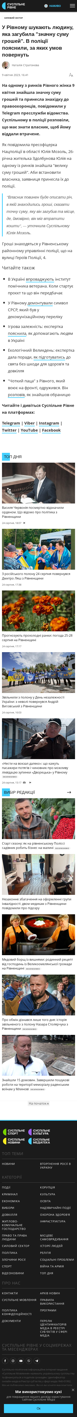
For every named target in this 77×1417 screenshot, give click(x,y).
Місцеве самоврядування (54, 1237)
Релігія (45, 1253)
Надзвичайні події (55, 1208)
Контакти (10, 1293)
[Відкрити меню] (73, 5)
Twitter (9, 430)
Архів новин (50, 1293)
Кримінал (10, 1194)
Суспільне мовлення (19, 1300)
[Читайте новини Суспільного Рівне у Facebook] (5, 1361)
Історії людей (51, 1246)
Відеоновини (13, 1273)
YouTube (29, 430)
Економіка (11, 1201)
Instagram (49, 423)
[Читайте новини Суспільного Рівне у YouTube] (21, 1361)
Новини (8, 1164)
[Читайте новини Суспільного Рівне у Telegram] (37, 1361)
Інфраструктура (53, 1221)
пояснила (17, 333)
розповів (16, 394)
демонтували (40, 303)
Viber (29, 423)
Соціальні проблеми (57, 1259)
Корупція (47, 1187)
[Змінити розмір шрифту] (71, 75)
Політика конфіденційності (17, 1312)
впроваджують (40, 279)
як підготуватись (49, 357)
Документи (11, 1321)
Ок (38, 1408)
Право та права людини (14, 1237)
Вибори (8, 1208)
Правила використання (52, 1301)
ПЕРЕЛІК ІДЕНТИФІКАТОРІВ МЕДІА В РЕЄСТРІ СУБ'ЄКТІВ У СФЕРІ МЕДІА (53, 1328)
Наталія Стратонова (25, 65)
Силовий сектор (13, 17)
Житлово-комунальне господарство (14, 1224)
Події (6, 1187)
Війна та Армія (52, 1266)
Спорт (7, 1266)
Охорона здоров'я (55, 1215)
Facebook (51, 430)
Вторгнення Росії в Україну (55, 1165)
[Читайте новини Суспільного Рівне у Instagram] (13, 1361)
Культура (47, 1194)
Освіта (45, 1201)
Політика (9, 1253)
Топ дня (46, 1273)
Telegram (11, 423)
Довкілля (9, 1215)
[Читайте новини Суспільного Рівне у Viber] (29, 1361)
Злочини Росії (14, 1259)
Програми (48, 1310)
